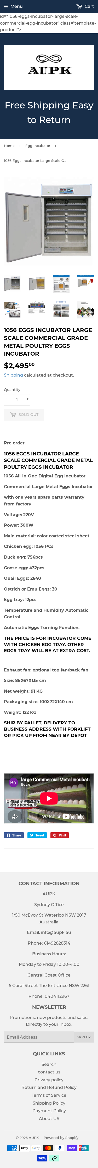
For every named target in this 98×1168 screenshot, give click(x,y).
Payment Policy (49, 1110)
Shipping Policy (49, 1103)
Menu (16, 6)
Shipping (13, 375)
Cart (89, 6)
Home (9, 146)
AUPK (34, 1138)
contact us (49, 1072)
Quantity (12, 389)
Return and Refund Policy (49, 1087)
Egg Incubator (37, 146)
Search (49, 1064)
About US (49, 1118)
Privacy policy (49, 1079)
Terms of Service (49, 1095)
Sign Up (84, 1037)
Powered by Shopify (61, 1138)
